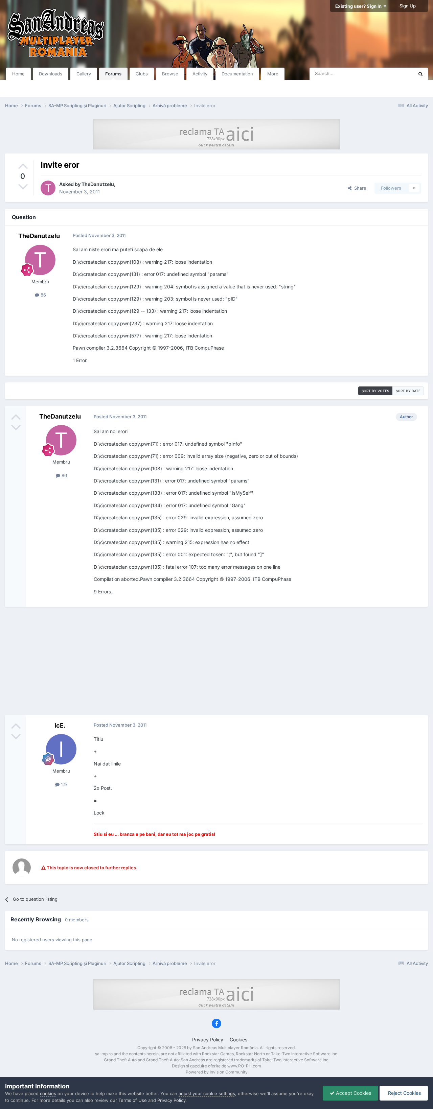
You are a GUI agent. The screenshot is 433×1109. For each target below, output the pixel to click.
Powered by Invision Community (217, 1072)
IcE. (60, 725)
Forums (113, 73)
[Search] (420, 74)
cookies (48, 1093)
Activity (199, 73)
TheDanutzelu (98, 184)
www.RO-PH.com (244, 1065)
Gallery (83, 73)
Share (358, 188)
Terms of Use (132, 1100)
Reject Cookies (404, 1093)
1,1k (64, 784)
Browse (170, 73)
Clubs (142, 73)
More (272, 73)
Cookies (238, 1039)
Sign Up (408, 5)
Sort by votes (375, 391)
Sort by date (408, 391)
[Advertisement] (216, 661)
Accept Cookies (353, 1093)
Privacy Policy (207, 1039)
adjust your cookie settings (207, 1093)
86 (42, 295)
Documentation (237, 73)
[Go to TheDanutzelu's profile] (48, 188)
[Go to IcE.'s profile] (61, 749)
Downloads (50, 73)
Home (18, 73)
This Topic (394, 73)
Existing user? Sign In (359, 6)
